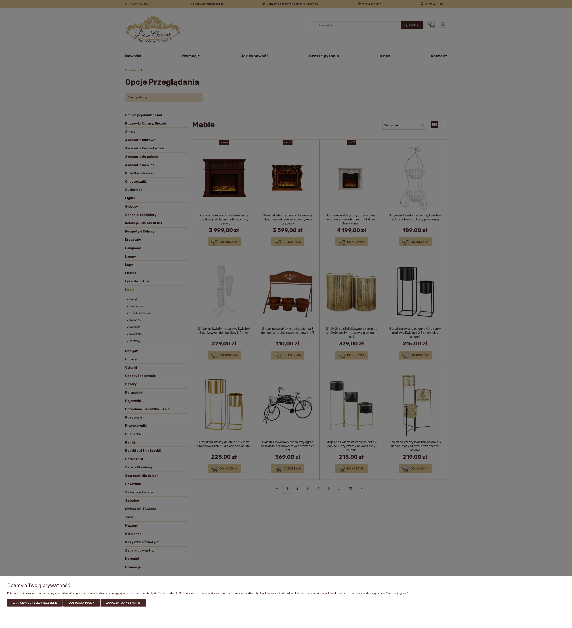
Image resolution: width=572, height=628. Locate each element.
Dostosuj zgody (81, 602)
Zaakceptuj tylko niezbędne (35, 602)
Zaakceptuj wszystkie (123, 602)
